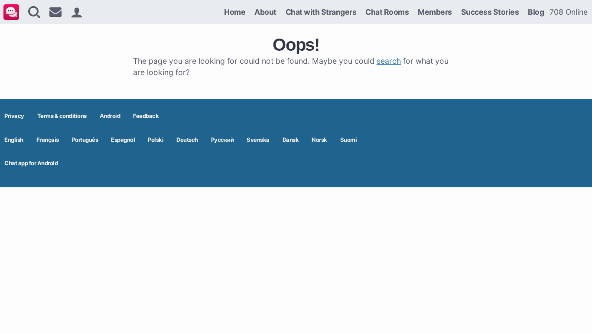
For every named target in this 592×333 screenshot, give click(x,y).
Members (435, 11)
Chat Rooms (387, 11)
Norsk (319, 139)
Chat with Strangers (321, 11)
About (265, 11)
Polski (155, 139)
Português (85, 139)
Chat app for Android (31, 163)
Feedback (146, 115)
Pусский (222, 139)
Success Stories (490, 11)
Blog (536, 11)
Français (47, 139)
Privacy (14, 115)
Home (234, 11)
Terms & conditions (62, 115)
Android (110, 115)
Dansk (291, 139)
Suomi (348, 139)
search (389, 60)
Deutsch (187, 139)
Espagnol (123, 139)
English (13, 139)
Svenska (258, 139)
